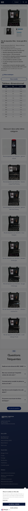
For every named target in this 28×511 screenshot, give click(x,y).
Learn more (5, 500)
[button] (6, 509)
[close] (25, 489)
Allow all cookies (14, 504)
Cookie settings (14, 507)
